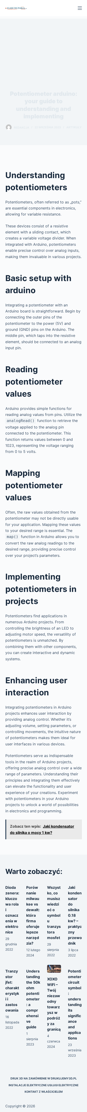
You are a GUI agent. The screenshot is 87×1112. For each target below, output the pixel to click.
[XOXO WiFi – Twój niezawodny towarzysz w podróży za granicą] (54, 969)
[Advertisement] (43, 46)
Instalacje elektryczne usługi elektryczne (43, 1085)
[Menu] (80, 8)
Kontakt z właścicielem (44, 1091)
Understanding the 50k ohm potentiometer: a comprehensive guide (33, 999)
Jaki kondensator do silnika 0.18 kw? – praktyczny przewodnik (75, 915)
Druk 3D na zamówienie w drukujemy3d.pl (43, 1078)
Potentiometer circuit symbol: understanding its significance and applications (75, 1004)
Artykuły (73, 127)
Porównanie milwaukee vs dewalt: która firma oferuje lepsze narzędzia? (33, 915)
